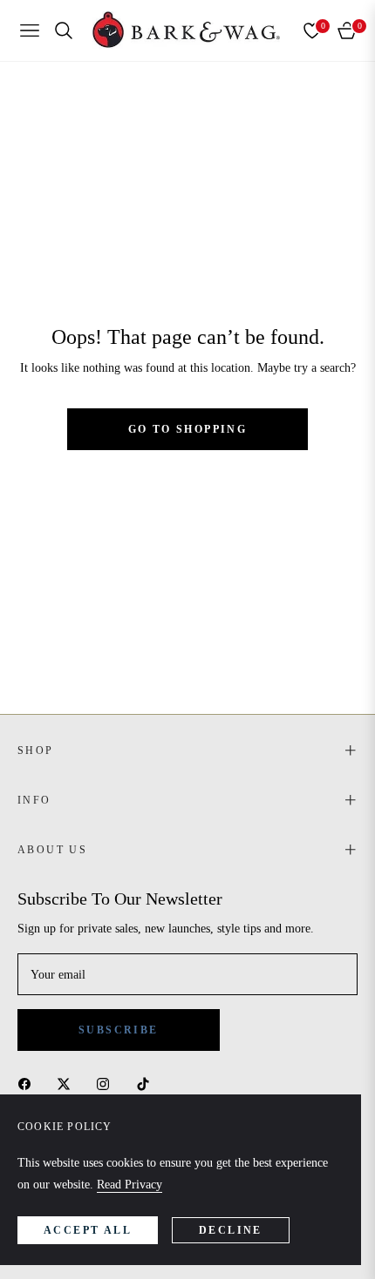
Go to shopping (188, 429)
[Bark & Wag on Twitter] (68, 1083)
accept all (88, 1230)
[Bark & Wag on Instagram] (107, 1083)
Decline (230, 1230)
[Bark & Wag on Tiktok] (147, 1083)
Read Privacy (129, 1184)
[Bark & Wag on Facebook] (28, 1083)
